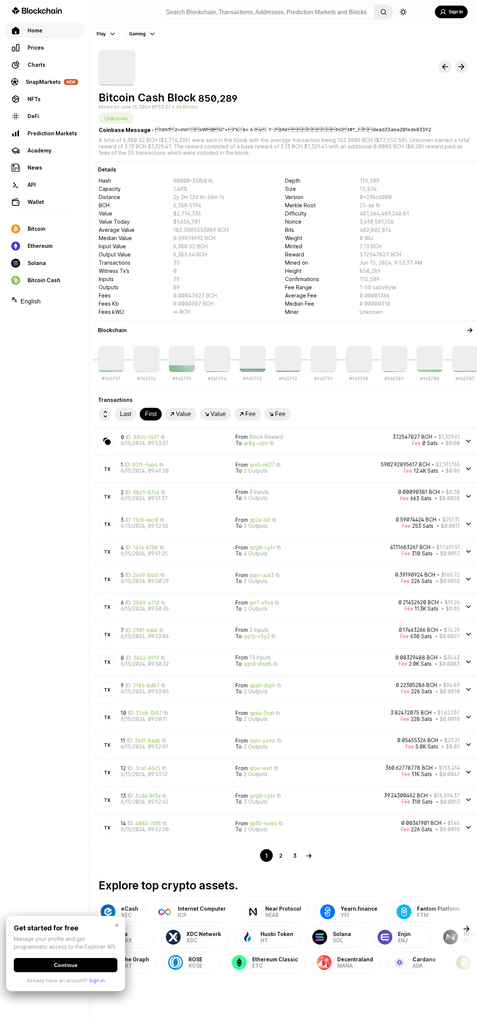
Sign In (456, 12)
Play (101, 34)
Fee (250, 414)
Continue (66, 965)
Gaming (137, 34)
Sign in (97, 980)
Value (183, 414)
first (151, 414)
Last (125, 414)
